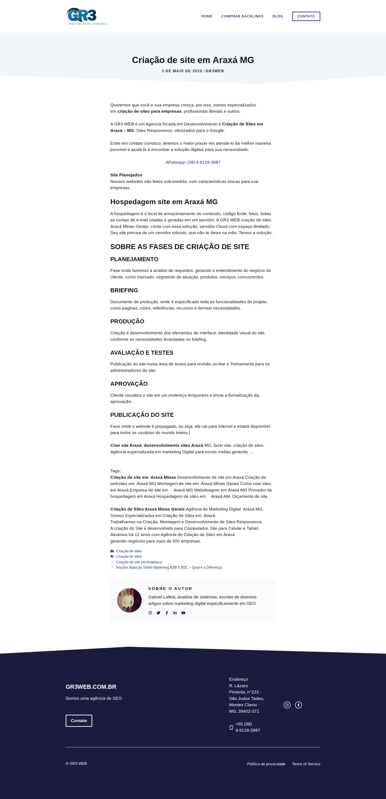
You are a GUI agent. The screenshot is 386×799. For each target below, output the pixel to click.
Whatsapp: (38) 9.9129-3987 (193, 162)
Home (206, 16)
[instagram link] (287, 705)
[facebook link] (298, 705)
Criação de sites (129, 551)
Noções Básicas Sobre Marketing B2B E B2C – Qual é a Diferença (169, 567)
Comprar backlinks (242, 16)
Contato (306, 16)
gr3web (215, 71)
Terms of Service (306, 764)
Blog (278, 16)
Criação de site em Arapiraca (139, 562)
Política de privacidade (266, 764)
